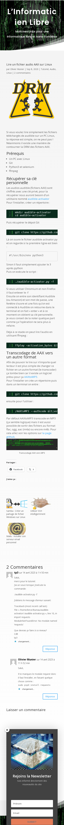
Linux (9, 72)
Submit (32, 821)
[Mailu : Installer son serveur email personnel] (16, 529)
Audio (53, 69)
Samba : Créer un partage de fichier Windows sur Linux (15, 514)
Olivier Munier (17, 69)
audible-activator (38, 199)
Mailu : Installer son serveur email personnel (16, 539)
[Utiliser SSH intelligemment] (40, 503)
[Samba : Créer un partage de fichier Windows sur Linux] (16, 503)
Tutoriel (45, 69)
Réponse (50, 648)
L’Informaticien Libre (32, 16)
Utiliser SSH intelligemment (37, 512)
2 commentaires (22, 72)
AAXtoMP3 (30, 377)
